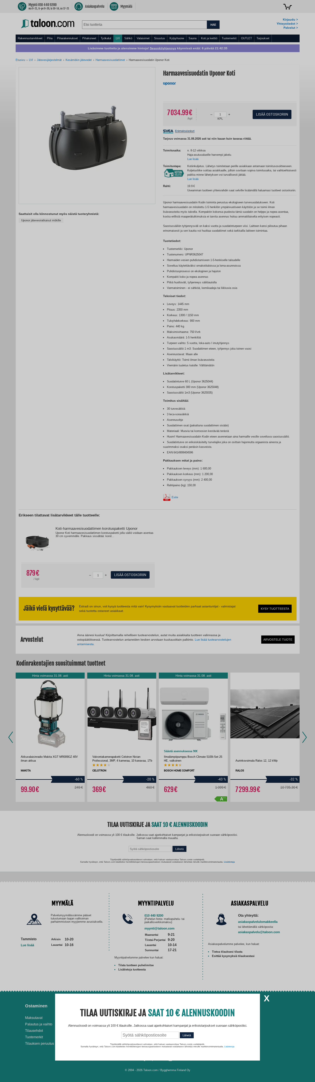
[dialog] (157, 541)
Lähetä (187, 1035)
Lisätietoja (229, 1046)
